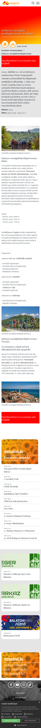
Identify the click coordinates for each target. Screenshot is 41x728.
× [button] (39, 702)
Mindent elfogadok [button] (11, 720)
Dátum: (4, 113)
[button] (20, 725)
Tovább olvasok (17, 711)
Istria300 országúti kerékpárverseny (16, 53)
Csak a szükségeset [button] (30, 720)
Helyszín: (4, 110)
